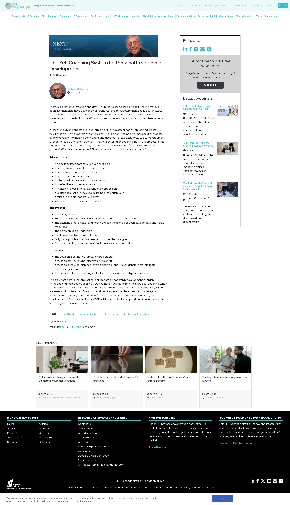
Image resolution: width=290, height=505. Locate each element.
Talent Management (267, 16)
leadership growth (142, 314)
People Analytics (186, 16)
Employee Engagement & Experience (68, 16)
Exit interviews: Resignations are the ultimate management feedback (59, 379)
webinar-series (86, 451)
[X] (264, 481)
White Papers (15, 437)
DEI (43, 16)
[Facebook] (191, 50)
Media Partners (87, 460)
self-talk (126, 314)
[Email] (203, 50)
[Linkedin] (185, 50)
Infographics (46, 437)
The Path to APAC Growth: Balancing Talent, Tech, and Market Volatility (198, 186)
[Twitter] (196, 50)
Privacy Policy (182, 487)
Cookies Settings (206, 487)
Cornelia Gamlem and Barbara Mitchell (62, 397)
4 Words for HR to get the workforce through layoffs (169, 379)
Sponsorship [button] (238, 5)
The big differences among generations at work (224, 379)
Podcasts (12, 433)
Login (63, 327)
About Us (83, 442)
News (10, 424)
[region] (145, 499)
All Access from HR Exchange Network (101, 464)
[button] (30, 377)
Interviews (45, 428)
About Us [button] (255, 5)
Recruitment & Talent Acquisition (215, 16)
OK (222, 498)
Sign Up (282, 5)
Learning (135, 16)
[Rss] (209, 50)
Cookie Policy (86, 437)
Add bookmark (59, 75)
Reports (12, 442)
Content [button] (181, 5)
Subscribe (75, 327)
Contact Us (84, 424)
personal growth (68, 314)
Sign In (270, 5)
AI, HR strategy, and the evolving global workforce (198, 144)
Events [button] (195, 5)
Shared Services (244, 16)
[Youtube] (269, 481)
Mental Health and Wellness (158, 16)
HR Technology (120, 16)
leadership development (90, 314)
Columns (44, 442)
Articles (43, 424)
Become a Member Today (93, 455)
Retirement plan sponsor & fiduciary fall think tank (198, 107)
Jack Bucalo (156, 397)
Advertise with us (88, 433)
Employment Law (100, 16)
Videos (11, 428)
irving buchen (112, 314)
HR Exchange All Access (216, 5)
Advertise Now (158, 447)
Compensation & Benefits (25, 16)
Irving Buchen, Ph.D (77, 88)
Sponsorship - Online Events (95, 446)
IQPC (162, 480)
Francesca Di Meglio (106, 397)
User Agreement (87, 428)
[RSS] (281, 481)
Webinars (44, 433)
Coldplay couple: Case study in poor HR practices (116, 379)
